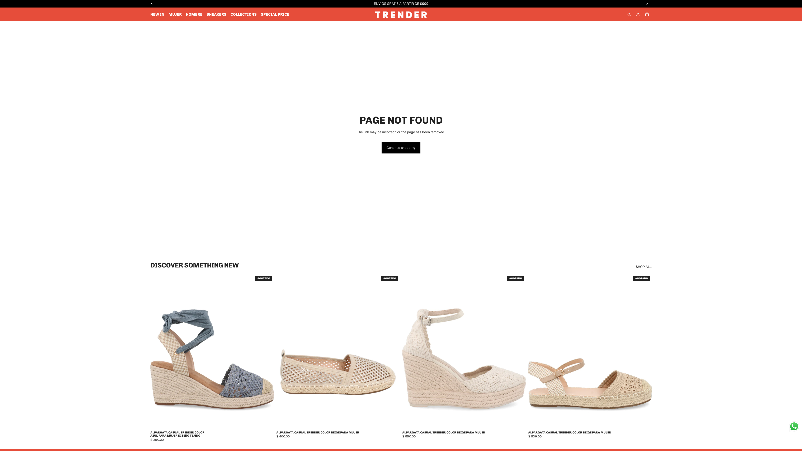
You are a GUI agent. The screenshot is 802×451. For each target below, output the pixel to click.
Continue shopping (401, 148)
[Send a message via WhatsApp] (794, 426)
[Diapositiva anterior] (156, 351)
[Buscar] (629, 14)
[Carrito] (647, 14)
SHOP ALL (644, 267)
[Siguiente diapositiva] (267, 351)
